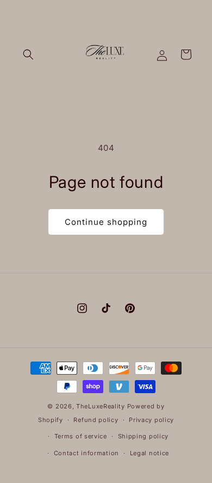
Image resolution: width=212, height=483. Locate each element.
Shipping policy (143, 436)
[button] (28, 54)
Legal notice (149, 453)
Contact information (86, 453)
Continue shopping (106, 222)
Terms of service (80, 436)
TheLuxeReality (100, 406)
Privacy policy (151, 420)
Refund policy (95, 420)
